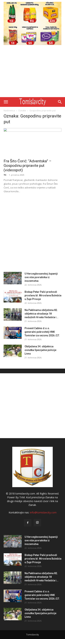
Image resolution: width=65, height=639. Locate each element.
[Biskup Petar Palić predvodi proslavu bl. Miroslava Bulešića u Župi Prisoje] (13, 296)
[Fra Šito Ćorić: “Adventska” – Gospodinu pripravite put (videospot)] (32, 142)
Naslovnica (9, 110)
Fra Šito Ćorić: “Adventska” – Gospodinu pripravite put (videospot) (27, 165)
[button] (6, 102)
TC (5, 174)
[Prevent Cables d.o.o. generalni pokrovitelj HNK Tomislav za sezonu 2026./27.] (13, 332)
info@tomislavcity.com (43, 512)
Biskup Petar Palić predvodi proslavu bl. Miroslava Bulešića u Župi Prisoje (43, 295)
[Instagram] (37, 522)
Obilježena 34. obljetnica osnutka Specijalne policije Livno (40, 350)
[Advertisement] (32, 72)
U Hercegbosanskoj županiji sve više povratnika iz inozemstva (41, 277)
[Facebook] (27, 522)
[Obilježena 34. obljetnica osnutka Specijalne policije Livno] (13, 351)
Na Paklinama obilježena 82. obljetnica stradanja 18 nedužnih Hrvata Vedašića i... (41, 314)
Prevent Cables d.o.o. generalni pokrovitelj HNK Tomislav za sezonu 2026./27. (42, 332)
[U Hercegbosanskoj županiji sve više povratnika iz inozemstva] (13, 278)
